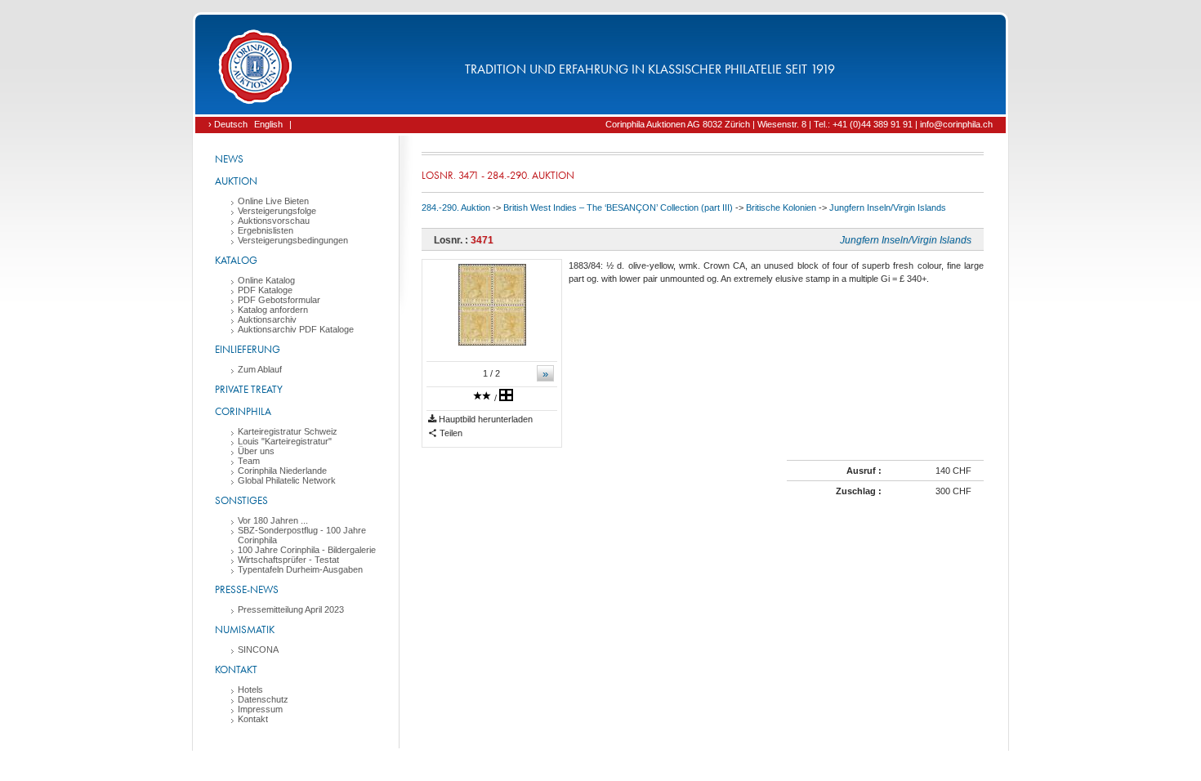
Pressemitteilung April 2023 (291, 609)
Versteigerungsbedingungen (293, 240)
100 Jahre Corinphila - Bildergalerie (307, 550)
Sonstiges (241, 500)
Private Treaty (249, 389)
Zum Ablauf (260, 369)
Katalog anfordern (273, 310)
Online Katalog (266, 280)
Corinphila (243, 411)
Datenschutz (263, 699)
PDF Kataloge (265, 290)
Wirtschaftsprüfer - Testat (288, 560)
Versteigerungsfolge (277, 211)
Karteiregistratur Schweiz (287, 431)
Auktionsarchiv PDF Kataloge (296, 329)
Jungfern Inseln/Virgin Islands (887, 207)
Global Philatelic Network (287, 480)
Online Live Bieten (273, 201)
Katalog (236, 260)
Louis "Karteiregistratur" (285, 441)
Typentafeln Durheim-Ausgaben (300, 569)
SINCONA (258, 649)
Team (249, 461)
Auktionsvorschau (274, 220)
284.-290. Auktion (456, 207)
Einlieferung (247, 349)
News (229, 159)
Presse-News (247, 589)
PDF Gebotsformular (279, 300)
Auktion (236, 181)
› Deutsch (228, 124)
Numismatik (245, 629)
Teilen (449, 433)
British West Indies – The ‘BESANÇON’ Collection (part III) (618, 207)
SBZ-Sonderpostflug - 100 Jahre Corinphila (302, 535)
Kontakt (236, 669)
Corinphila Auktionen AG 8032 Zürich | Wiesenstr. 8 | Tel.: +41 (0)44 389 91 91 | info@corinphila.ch (799, 124)
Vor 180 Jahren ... (273, 520)
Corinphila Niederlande (282, 470)
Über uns (256, 451)
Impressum (260, 709)
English (268, 124)
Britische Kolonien (781, 207)
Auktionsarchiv (267, 319)
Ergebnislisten (265, 230)
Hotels (250, 689)
